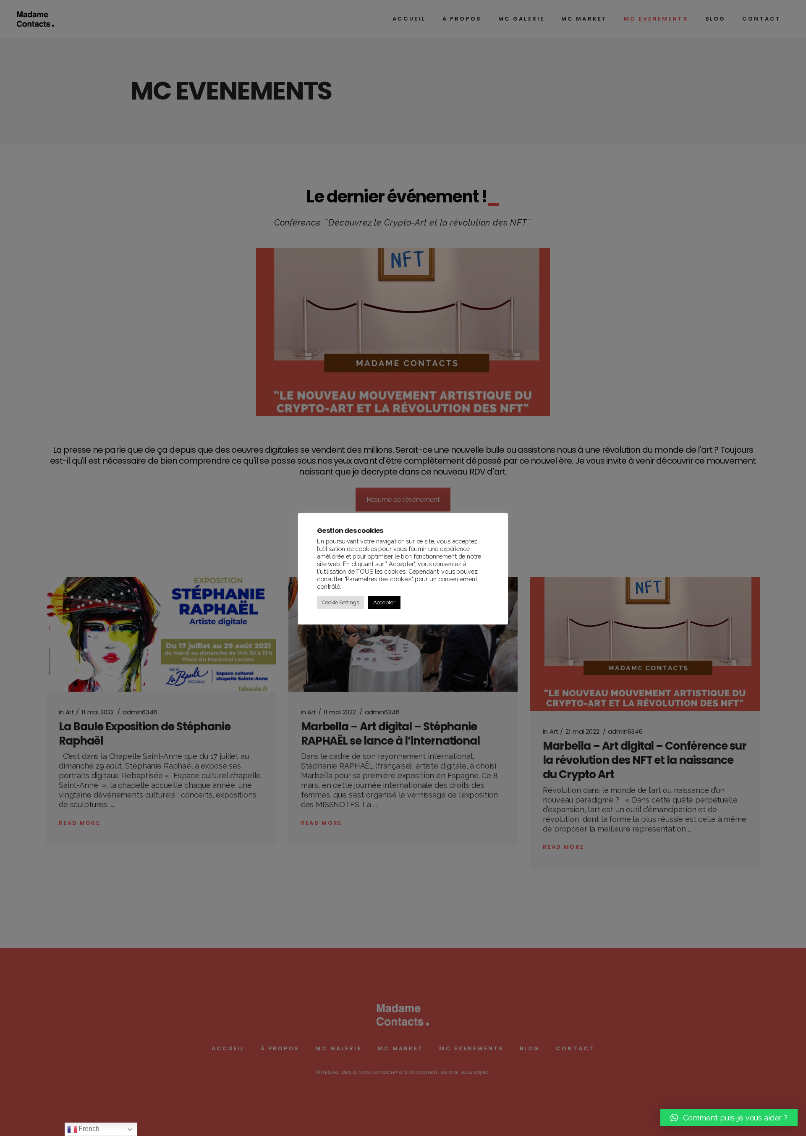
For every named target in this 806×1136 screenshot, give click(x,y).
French (88, 1128)
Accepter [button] (384, 602)
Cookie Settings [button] (340, 602)
